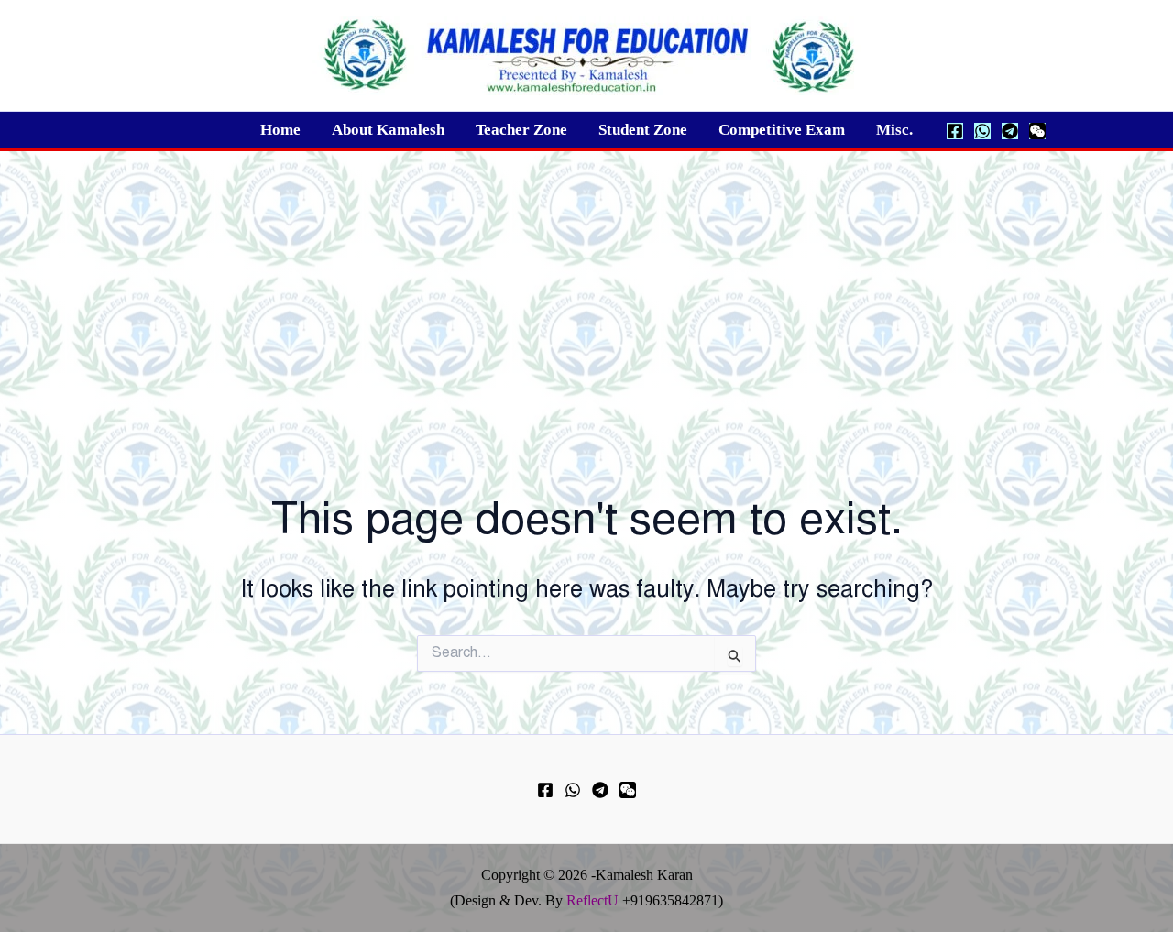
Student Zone (642, 129)
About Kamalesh (388, 129)
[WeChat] (1037, 131)
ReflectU (592, 900)
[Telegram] (1010, 131)
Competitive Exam (781, 129)
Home (280, 129)
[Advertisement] (586, 288)
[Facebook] (955, 131)
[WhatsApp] (982, 131)
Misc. (894, 129)
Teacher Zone (521, 129)
